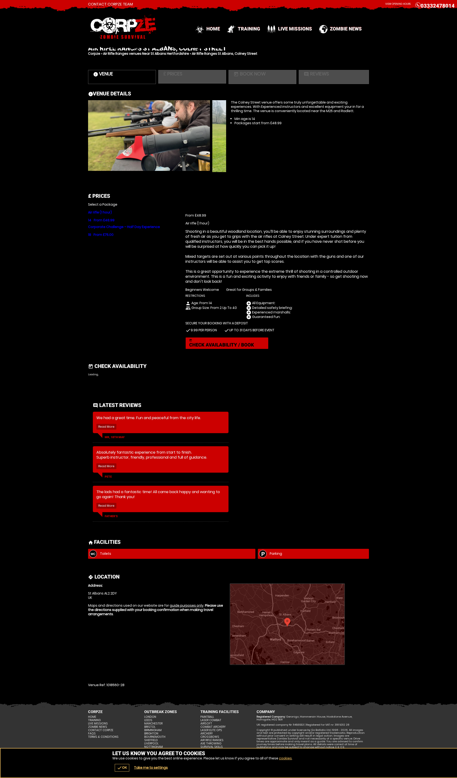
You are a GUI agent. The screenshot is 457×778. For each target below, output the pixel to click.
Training (249, 29)
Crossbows (209, 736)
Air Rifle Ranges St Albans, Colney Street (224, 53)
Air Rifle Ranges (212, 740)
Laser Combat (210, 720)
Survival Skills (211, 746)
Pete (108, 476)
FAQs (92, 733)
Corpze (94, 53)
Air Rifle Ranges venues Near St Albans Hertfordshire (146, 53)
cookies (285, 758)
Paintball (207, 717)
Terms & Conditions (103, 736)
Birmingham (153, 730)
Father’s (111, 516)
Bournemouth (154, 736)
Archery (206, 733)
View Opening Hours (398, 4)
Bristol (149, 726)
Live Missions (295, 29)
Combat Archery (213, 726)
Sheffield (151, 740)
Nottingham (153, 746)
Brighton (151, 733)
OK (122, 767)
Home (213, 29)
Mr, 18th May (115, 437)
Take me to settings (151, 767)
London (150, 717)
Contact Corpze (100, 730)
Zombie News (346, 29)
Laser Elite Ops (211, 730)
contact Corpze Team (110, 4)
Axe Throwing (210, 743)
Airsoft (206, 723)
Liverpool (151, 743)
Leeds (148, 720)
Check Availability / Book (221, 343)
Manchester (153, 723)
